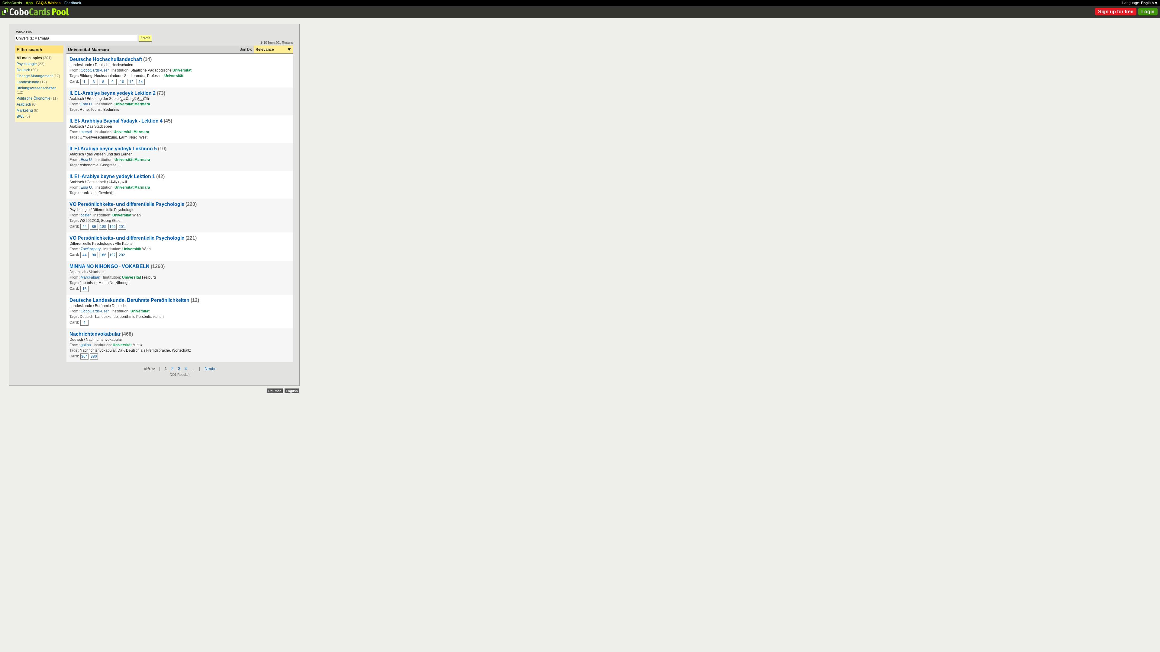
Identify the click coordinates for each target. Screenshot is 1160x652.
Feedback (72, 3)
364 (84, 356)
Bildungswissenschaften (36, 88)
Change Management (35, 76)
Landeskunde (28, 82)
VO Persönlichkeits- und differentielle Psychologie (126, 204)
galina (86, 345)
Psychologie (27, 64)
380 (94, 356)
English (1148, 3)
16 (84, 289)
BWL (20, 116)
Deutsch (23, 70)
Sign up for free (1115, 11)
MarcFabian (90, 277)
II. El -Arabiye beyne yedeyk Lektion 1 (112, 176)
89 (94, 227)
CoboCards (12, 3)
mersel (86, 132)
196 (112, 227)
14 (141, 82)
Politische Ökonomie (33, 98)
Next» (210, 368)
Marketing (25, 110)
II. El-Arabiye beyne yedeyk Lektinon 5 (113, 148)
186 (103, 255)
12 (131, 82)
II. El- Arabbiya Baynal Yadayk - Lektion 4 (116, 120)
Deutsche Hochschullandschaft (105, 59)
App (29, 3)
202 (122, 255)
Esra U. (87, 104)
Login (1148, 11)
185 (103, 227)
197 (112, 255)
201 (122, 227)
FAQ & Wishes (48, 3)
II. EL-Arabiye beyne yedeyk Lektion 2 (112, 93)
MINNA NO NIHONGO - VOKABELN (109, 266)
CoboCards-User (95, 70)
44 (84, 227)
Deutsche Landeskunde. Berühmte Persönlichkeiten (129, 300)
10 (122, 82)
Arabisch (24, 104)
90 (94, 255)
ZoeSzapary (91, 249)
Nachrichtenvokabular (95, 334)
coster (86, 215)
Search (145, 38)
